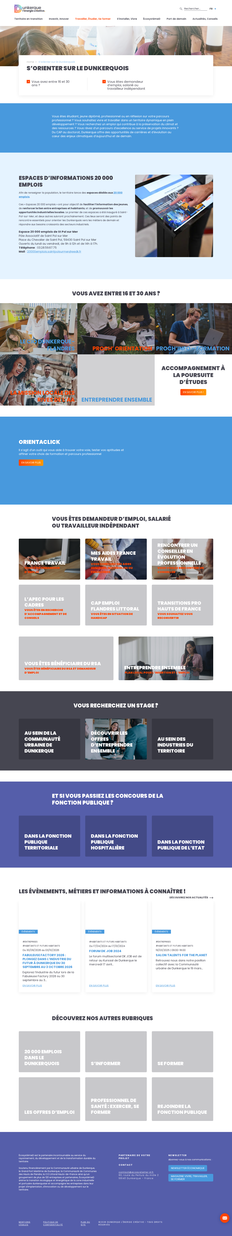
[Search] (181, 8)
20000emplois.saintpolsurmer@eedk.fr (54, 251)
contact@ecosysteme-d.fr (136, 1172)
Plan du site (85, 1223)
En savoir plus (15, 346)
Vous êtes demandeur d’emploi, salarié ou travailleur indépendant (126, 85)
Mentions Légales (24, 1223)
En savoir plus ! (193, 392)
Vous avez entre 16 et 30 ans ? (50, 83)
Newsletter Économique (188, 1168)
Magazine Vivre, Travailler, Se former (189, 1177)
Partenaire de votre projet (135, 1157)
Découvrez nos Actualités (189, 897)
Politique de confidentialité (53, 1223)
